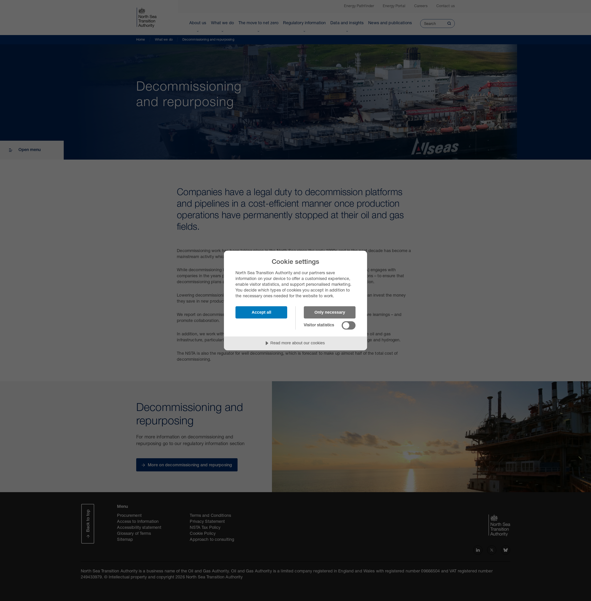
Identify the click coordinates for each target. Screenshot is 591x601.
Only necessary (329, 312)
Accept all (261, 312)
